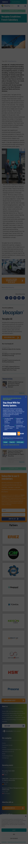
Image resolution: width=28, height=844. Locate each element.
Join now (19, 433)
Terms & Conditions (8, 439)
